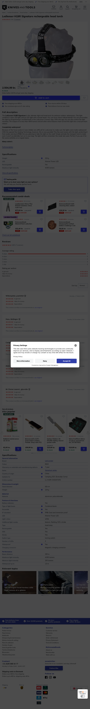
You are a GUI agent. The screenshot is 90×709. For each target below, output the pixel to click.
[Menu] (86, 690)
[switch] (83, 696)
